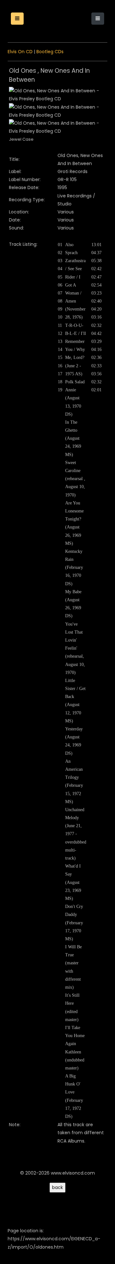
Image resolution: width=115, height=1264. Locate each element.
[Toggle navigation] (97, 18)
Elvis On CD (20, 51)
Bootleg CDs (50, 51)
